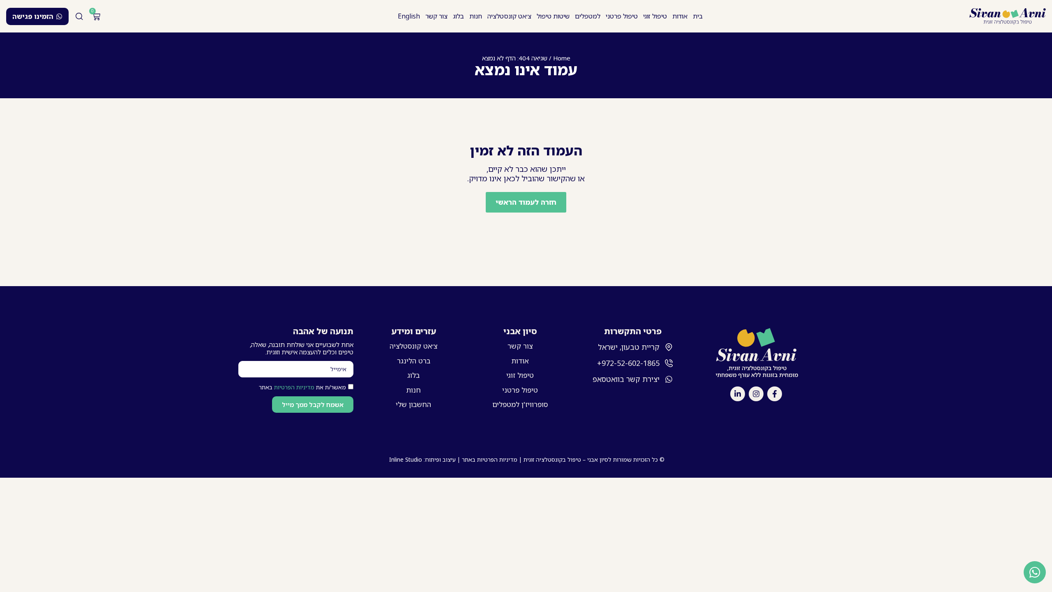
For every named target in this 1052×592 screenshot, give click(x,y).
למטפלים (587, 16)
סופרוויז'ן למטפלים (520, 404)
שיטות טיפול (553, 16)
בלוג (458, 16)
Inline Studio (406, 459)
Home (561, 58)
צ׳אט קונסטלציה (509, 16)
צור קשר (436, 16)
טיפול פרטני (622, 16)
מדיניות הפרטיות (294, 387)
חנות (475, 16)
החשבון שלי (413, 404)
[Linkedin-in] (737, 393)
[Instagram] (756, 393)
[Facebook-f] (774, 393)
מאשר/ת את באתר (302, 387)
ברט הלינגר (413, 360)
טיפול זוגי (655, 16)
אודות (679, 16)
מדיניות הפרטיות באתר (489, 459)
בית (698, 16)
